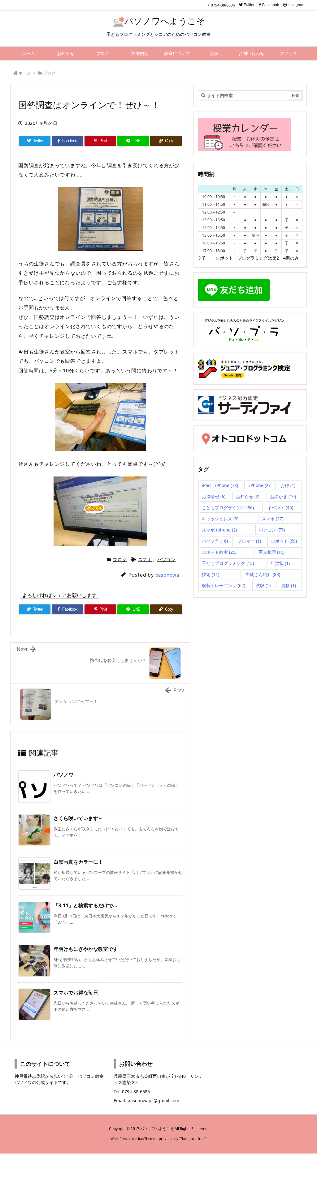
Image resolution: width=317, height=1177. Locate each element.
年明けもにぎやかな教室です (86, 949)
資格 (288, 585)
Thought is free (192, 1138)
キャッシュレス (220, 519)
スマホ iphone (219, 530)
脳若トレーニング (223, 585)
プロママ (249, 541)
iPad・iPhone (220, 485)
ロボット (284, 541)
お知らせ (247, 496)
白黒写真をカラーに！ (78, 861)
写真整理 (271, 552)
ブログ (49, 73)
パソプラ (215, 541)
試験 (263, 585)
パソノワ (63, 774)
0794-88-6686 (223, 5)
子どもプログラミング (228, 563)
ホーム (25, 73)
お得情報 (213, 496)
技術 (210, 574)
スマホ (145, 559)
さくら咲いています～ (78, 818)
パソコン (166, 559)
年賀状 (280, 563)
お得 (287, 485)
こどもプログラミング (228, 507)
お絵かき (283, 496)
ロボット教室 (219, 552)
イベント (280, 507)
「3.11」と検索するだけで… (85, 905)
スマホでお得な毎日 (76, 992)
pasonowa (167, 575)
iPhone (259, 485)
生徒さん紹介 (262, 574)
